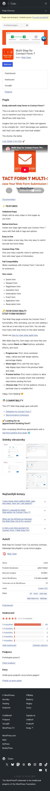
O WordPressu (8, 695)
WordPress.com (9, 735)
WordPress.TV (8, 728)
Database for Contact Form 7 (18, 411)
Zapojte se (30, 715)
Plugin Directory (8, 11)
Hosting (5, 703)
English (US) (43, 588)
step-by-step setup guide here (25, 335)
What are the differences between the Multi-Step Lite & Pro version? (17, 520)
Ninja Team (26, 57)
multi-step (43, 594)
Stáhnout (7, 64)
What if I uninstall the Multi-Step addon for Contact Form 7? (16, 511)
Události (29, 719)
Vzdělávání (7, 715)
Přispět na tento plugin (12, 680)
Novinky (5, 699)
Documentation (8, 199)
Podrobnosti (10, 73)
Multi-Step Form (32, 598)
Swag (29, 728)
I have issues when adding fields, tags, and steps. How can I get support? (18, 502)
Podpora (8, 92)
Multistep (43, 598)
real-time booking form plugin (14, 433)
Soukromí (6, 707)
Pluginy (29, 703)
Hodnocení (9, 79)
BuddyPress (7, 748)
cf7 (31, 594)
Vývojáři (8, 85)
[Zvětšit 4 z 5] (44, 464)
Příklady (29, 695)
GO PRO (18, 141)
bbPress (5, 744)
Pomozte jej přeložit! (40, 17)
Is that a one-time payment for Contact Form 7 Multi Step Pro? (16, 529)
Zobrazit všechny (40, 645)
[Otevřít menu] (46, 3)
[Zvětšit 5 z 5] (44, 475)
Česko (10, 759)
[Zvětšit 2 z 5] (21, 464)
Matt (4, 740)
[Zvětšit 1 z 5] (21, 447)
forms (36, 594)
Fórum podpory (8, 663)
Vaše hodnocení (9, 645)
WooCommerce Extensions (17, 415)
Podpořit (30, 723)
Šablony (29, 699)
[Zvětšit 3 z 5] (44, 447)
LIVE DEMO (7, 141)
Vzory (28, 707)
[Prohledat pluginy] (27, 25)
